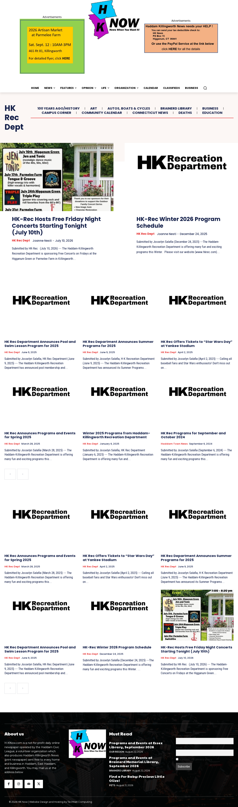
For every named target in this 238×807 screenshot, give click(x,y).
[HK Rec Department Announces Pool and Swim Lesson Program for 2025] (40, 309)
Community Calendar (102, 113)
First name (182, 735)
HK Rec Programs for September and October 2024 (193, 435)
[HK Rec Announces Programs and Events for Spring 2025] (40, 400)
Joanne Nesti (42, 241)
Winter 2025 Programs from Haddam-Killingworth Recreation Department (116, 435)
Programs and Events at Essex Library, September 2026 (136, 744)
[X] (39, 784)
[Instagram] (19, 784)
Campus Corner (56, 113)
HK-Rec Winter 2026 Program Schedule (178, 222)
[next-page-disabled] (22, 474)
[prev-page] (10, 474)
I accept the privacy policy (195, 759)
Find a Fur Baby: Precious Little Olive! (137, 778)
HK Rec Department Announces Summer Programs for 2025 (118, 343)
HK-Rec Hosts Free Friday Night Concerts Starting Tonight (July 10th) (56, 225)
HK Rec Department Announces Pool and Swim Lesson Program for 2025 (40, 343)
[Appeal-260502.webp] (180, 38)
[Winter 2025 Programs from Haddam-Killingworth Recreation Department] (119, 400)
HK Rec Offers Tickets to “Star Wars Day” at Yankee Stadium (196, 343)
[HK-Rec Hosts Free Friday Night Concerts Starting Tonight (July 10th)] (56, 177)
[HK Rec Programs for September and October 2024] (197, 400)
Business (210, 108)
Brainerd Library (176, 108)
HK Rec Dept (21, 240)
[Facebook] (8, 784)
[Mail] (29, 784)
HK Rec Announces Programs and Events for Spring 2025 (39, 435)
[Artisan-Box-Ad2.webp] (52, 46)
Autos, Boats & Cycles (128, 108)
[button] (205, 87)
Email (179, 747)
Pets (112, 785)
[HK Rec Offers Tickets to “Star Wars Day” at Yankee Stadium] (197, 309)
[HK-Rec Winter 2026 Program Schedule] (181, 177)
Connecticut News (150, 113)
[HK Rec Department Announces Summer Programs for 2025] (119, 309)
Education (212, 113)
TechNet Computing (79, 801)
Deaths (185, 113)
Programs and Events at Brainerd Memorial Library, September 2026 (134, 761)
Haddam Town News (174, 443)
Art (93, 108)
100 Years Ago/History (58, 108)
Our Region (116, 751)
